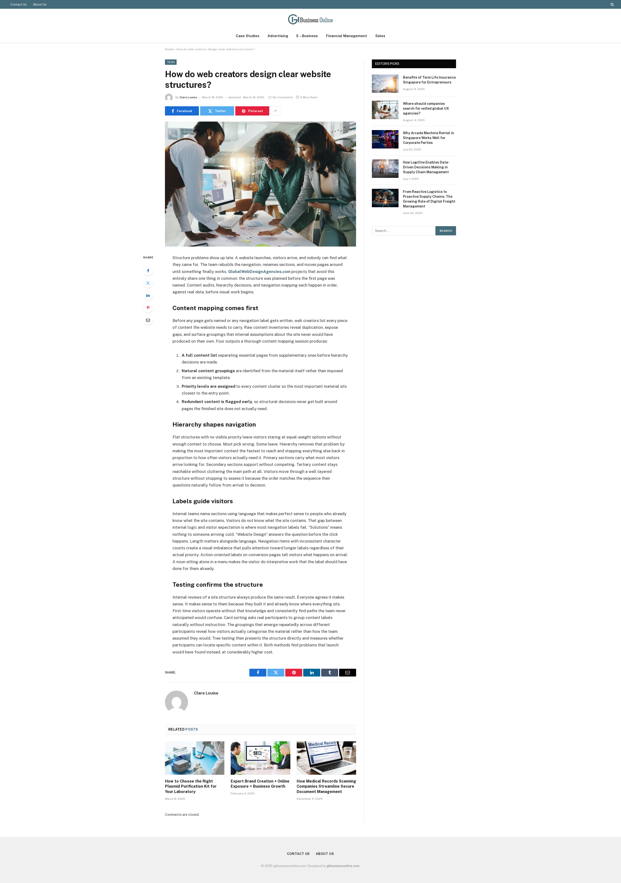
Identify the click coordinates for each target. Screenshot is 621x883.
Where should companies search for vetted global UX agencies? (426, 108)
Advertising (278, 36)
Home (169, 49)
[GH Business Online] (310, 19)
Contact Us (18, 4)
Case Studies (247, 36)
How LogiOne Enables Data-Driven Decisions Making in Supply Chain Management (426, 167)
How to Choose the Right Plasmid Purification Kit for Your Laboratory (191, 786)
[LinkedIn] (148, 295)
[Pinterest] (148, 308)
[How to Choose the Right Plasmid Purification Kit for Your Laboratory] (194, 758)
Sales (380, 36)
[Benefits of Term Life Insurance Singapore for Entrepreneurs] (385, 83)
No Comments (283, 97)
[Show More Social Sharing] (275, 111)
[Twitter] (148, 283)
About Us (40, 4)
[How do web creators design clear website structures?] (260, 184)
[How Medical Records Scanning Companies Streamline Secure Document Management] (326, 758)
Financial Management (346, 36)
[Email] (148, 320)
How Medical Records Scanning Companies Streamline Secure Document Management (326, 786)
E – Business (307, 36)
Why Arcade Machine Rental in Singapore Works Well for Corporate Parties (428, 138)
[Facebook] (148, 270)
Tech (171, 62)
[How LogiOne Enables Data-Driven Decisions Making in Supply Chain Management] (385, 168)
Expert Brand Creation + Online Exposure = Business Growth (260, 784)
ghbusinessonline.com (343, 866)
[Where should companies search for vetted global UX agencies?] (385, 110)
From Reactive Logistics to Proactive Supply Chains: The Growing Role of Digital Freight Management (429, 199)
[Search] (612, 4)
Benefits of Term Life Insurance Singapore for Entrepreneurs (429, 79)
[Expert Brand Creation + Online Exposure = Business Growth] (260, 758)
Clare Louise (188, 97)
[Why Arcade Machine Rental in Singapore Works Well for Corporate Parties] (385, 139)
